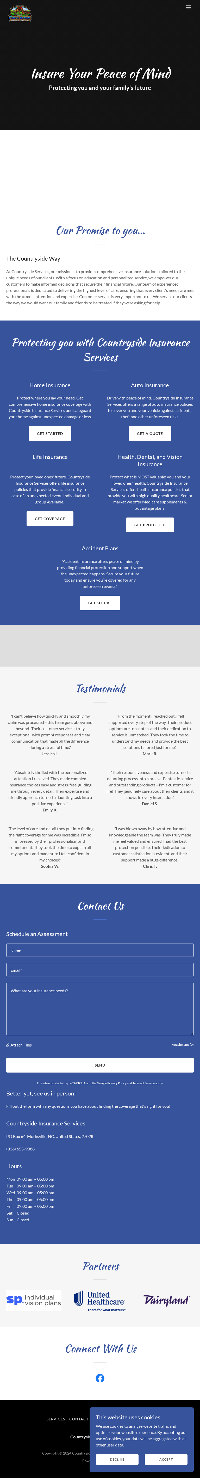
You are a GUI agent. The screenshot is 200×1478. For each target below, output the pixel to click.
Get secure (100, 603)
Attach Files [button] (21, 1044)
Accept (166, 1459)
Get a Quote (150, 433)
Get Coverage (50, 518)
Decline (117, 1459)
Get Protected (150, 525)
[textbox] (100, 950)
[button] (188, 7)
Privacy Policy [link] (116, 1083)
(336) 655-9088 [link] (20, 1148)
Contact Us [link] (82, 1419)
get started (50, 433)
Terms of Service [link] (144, 1083)
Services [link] (56, 1419)
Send (100, 1065)
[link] (20, 7)
